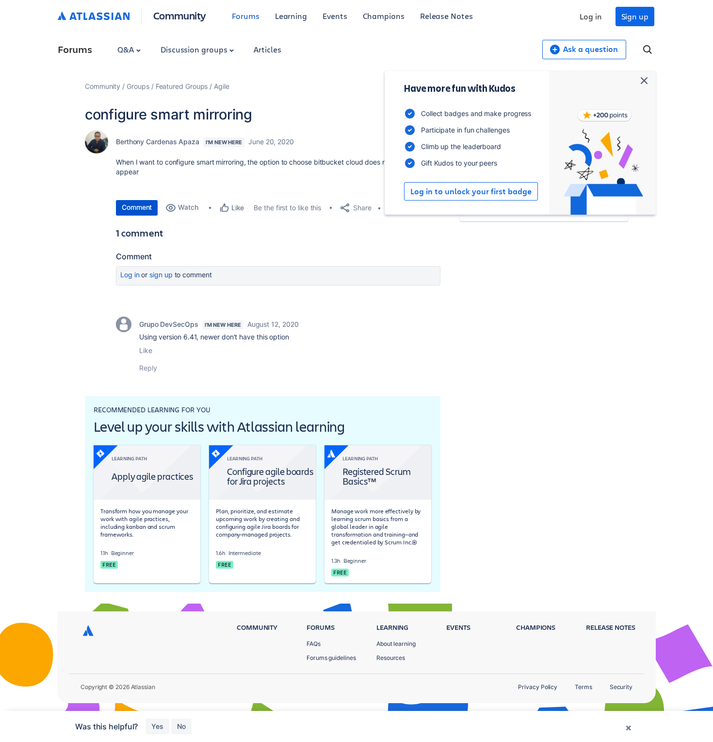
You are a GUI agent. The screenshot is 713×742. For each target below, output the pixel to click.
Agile (221, 86)
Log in (591, 16)
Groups (138, 86)
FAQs (314, 643)
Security (621, 687)
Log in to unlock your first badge (471, 191)
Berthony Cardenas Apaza (157, 141)
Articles (267, 49)
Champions (384, 16)
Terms (583, 687)
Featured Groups (182, 86)
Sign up (634, 16)
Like (145, 350)
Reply (148, 368)
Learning (291, 16)
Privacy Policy (537, 687)
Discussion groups (195, 49)
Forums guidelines (331, 657)
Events (335, 16)
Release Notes (446, 16)
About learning (396, 643)
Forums (245, 16)
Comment (137, 207)
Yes (157, 726)
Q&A (126, 49)
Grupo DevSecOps (168, 324)
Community (179, 15)
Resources (390, 657)
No (181, 726)
